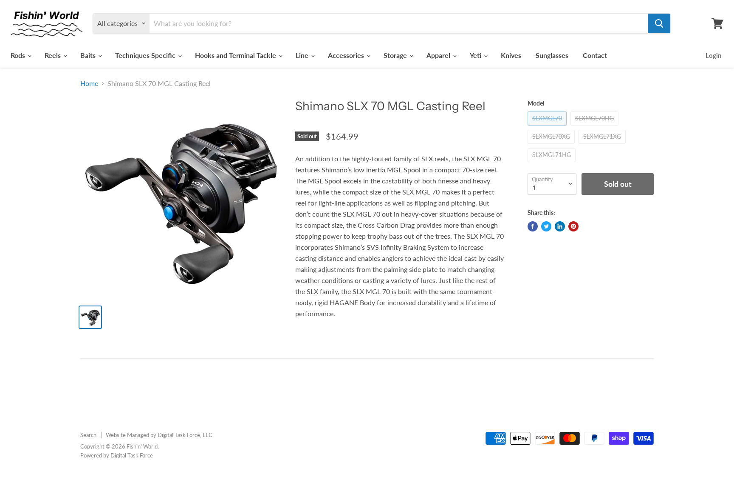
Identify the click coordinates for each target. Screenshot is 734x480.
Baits (88, 55)
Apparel (439, 55)
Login (713, 55)
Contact (595, 55)
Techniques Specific (146, 55)
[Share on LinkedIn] (560, 226)
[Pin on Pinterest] (573, 226)
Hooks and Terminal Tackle (236, 55)
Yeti (476, 55)
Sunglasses (552, 55)
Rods (19, 55)
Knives (511, 55)
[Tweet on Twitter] (546, 226)
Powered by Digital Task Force (116, 455)
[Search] (659, 23)
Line (303, 55)
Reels (53, 55)
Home (89, 83)
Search (88, 434)
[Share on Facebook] (533, 226)
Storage (396, 55)
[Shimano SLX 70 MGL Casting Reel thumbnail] (90, 317)
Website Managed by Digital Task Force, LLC (159, 434)
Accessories (347, 55)
